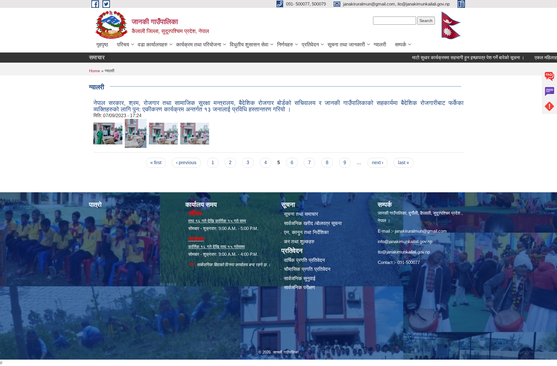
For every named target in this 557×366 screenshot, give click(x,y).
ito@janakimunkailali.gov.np (404, 251)
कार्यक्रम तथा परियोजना (198, 45)
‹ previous (186, 162)
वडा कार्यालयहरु (152, 45)
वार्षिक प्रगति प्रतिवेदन (304, 260)
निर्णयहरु (285, 45)
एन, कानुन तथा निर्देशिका (306, 232)
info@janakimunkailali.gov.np (405, 241)
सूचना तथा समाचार (301, 214)
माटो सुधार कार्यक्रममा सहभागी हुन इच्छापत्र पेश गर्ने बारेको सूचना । (454, 57)
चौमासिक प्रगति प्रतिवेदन (307, 269)
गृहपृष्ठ (102, 45)
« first (155, 162)
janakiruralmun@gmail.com (421, 231)
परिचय (123, 45)
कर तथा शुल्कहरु (299, 241)
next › (377, 162)
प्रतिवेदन (310, 45)
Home (94, 70)
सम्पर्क (400, 45)
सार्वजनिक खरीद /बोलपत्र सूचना (313, 223)
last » (403, 162)
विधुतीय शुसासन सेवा (249, 45)
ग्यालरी (380, 45)
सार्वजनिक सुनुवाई (299, 278)
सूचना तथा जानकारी (346, 45)
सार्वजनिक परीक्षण (299, 287)
